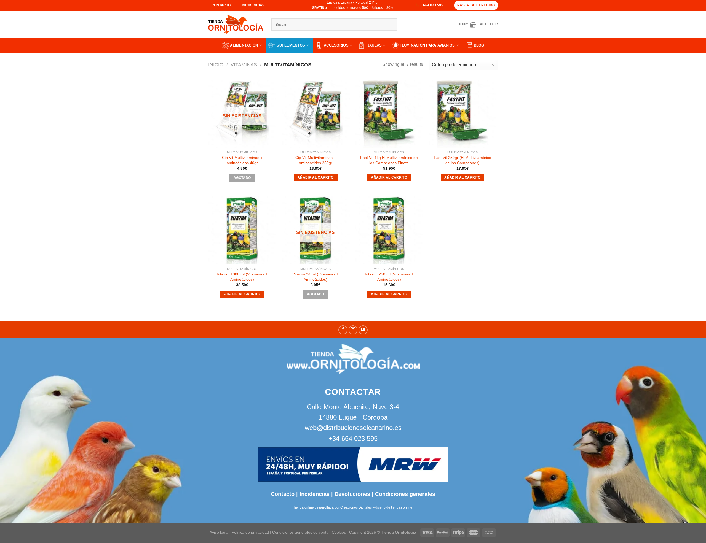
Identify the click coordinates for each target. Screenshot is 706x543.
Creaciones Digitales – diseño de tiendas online (376, 507)
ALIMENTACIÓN (244, 45)
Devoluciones (352, 494)
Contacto (283, 494)
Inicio (215, 64)
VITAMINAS (244, 64)
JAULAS (374, 45)
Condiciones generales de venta (301, 532)
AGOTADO (242, 178)
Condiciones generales (405, 494)
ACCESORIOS (336, 45)
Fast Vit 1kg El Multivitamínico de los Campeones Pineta (389, 160)
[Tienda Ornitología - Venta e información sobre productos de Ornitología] (235, 24)
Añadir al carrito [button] (316, 177)
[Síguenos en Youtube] (363, 329)
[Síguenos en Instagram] (353, 329)
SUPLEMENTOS (291, 45)
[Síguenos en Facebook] (342, 329)
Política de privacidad (250, 532)
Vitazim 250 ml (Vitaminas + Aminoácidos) (389, 277)
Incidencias (314, 494)
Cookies (339, 532)
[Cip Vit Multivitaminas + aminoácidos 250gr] (316, 114)
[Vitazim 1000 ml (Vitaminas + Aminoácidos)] (242, 230)
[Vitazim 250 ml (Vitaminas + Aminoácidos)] (389, 230)
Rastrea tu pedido (476, 5)
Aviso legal (219, 532)
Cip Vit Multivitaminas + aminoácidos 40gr (242, 160)
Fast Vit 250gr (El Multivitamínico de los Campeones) (462, 160)
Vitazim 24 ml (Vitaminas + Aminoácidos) (315, 277)
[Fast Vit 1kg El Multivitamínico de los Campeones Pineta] (389, 114)
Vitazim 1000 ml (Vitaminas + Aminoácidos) (242, 277)
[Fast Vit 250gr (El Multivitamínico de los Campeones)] (463, 114)
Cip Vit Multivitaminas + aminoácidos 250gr (315, 160)
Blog (479, 45)
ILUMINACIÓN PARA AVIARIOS (427, 45)
